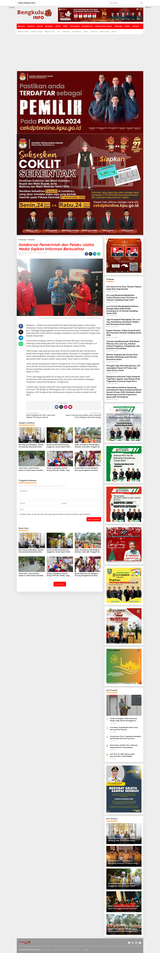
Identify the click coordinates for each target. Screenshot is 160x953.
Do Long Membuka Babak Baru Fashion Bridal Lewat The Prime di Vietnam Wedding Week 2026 (121, 297)
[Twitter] (61, 407)
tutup (12, 7)
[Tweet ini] (90, 254)
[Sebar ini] (86, 254)
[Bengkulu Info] (35, 14)
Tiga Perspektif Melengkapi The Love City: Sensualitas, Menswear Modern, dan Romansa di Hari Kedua (123, 321)
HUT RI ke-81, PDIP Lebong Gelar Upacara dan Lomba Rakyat (122, 755)
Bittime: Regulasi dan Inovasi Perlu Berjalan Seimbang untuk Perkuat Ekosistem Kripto (122, 357)
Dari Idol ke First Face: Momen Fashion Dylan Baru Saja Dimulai (123, 288)
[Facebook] (57, 407)
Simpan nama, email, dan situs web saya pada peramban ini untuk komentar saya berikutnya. (55, 514)
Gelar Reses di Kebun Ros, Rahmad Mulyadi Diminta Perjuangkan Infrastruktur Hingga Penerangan (123, 746)
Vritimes (110, 279)
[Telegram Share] (94, 254)
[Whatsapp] (98, 254)
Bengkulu (21, 255)
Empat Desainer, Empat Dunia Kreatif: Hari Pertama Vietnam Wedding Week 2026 (123, 332)
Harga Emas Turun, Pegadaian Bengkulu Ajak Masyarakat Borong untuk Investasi (125, 737)
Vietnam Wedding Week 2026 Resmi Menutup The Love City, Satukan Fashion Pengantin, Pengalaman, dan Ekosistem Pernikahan (123, 345)
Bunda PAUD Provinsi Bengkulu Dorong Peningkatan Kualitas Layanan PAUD (86, 469)
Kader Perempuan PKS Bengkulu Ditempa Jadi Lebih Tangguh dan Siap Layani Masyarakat (87, 446)
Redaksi (85, 950)
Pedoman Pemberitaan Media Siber (67, 950)
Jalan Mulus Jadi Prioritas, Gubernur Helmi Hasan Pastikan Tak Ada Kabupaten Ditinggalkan (31, 469)
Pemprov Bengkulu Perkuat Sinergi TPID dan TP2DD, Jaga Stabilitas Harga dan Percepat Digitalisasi (59, 469)
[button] (141, 3)
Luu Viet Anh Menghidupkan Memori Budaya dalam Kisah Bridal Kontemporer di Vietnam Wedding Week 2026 (122, 309)
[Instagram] (65, 407)
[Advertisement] (80, 51)
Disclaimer (47, 950)
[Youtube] (70, 407)
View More (59, 584)
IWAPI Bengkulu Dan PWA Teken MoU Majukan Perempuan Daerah (40, 415)
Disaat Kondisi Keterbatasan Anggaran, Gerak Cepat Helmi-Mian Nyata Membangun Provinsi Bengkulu (59, 446)
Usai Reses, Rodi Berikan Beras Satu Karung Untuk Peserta (124, 728)
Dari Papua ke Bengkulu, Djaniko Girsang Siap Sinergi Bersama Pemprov (31, 446)
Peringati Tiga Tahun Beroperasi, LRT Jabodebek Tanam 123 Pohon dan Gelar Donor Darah (123, 368)
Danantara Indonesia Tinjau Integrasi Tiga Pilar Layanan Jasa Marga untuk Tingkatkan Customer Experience (123, 378)
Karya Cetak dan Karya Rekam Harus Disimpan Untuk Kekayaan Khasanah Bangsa (83, 415)
